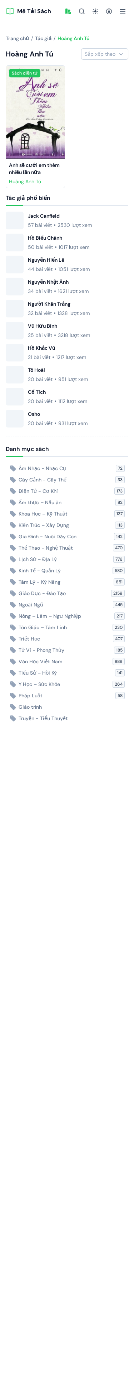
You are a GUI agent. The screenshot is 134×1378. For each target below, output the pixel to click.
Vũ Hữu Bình (42, 326)
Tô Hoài (36, 370)
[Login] (109, 11)
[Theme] (95, 11)
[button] (68, 11)
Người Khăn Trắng (49, 304)
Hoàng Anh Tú (25, 181)
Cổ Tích (37, 392)
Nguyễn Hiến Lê (46, 260)
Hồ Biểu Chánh (45, 238)
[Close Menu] (122, 11)
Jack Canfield (44, 216)
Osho (34, 414)
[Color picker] (68, 11)
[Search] (82, 11)
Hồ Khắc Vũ (41, 348)
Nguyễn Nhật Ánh (48, 282)
